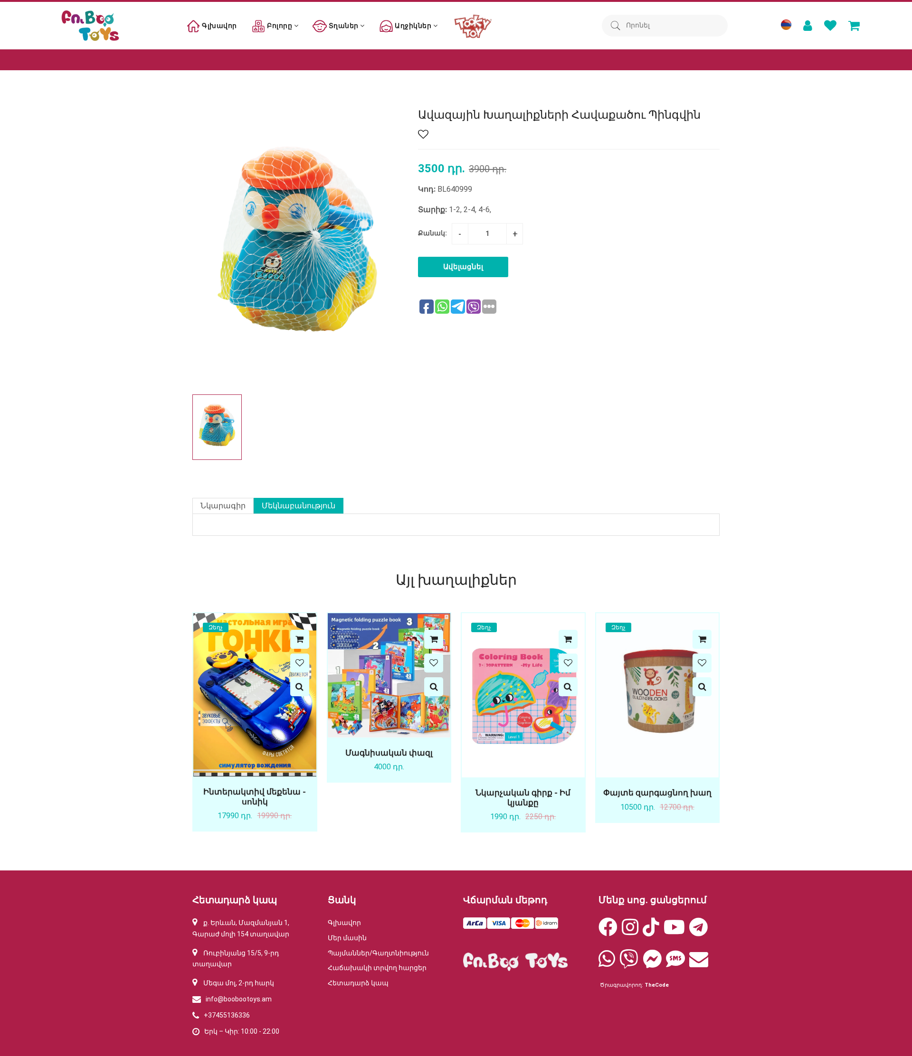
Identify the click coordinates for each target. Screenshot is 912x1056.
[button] (392, 427)
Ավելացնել (463, 266)
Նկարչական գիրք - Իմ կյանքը (522, 797)
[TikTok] (651, 931)
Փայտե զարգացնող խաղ (657, 792)
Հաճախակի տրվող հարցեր (377, 968)
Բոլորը (280, 25)
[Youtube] (674, 931)
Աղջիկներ (413, 25)
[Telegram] (698, 931)
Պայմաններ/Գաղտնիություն (378, 953)
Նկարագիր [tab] (223, 505)
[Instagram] (630, 931)
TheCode (657, 985)
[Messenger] (652, 963)
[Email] (698, 963)
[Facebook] (608, 931)
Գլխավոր (218, 25)
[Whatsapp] (606, 963)
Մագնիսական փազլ (389, 752)
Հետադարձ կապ (358, 983)
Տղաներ (343, 25)
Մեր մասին (347, 938)
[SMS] (675, 963)
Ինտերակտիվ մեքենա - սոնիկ (254, 796)
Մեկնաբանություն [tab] (298, 505)
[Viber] (628, 963)
